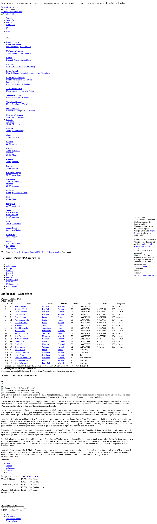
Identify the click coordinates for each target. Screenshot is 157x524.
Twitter (12, 12)
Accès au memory (141, 266)
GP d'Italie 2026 (32, 476)
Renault (61, 309)
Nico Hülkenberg (25, 80)
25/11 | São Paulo (13, 242)
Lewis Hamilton (25, 53)
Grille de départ (12, 280)
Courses (9, 120)
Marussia (45, 341)
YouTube (18, 12)
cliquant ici (147, 244)
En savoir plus (6, 7)
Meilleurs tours (12, 284)
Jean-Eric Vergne (27, 91)
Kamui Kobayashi (13, 84)
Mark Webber (25, 47)
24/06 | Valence (12, 167)
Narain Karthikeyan (29, 111)
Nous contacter (12, 521)
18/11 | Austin (11, 236)
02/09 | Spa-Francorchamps (16, 191)
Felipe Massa (26, 60)
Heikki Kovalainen (13, 104)
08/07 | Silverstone (13, 174)
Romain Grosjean (27, 73)
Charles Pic (21, 117)
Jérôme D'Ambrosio (43, 73)
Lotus (44, 323)
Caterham (46, 352)
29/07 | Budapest (12, 185)
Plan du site (10, 516)
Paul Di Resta (11, 80)
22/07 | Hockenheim (14, 180)
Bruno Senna (27, 97)
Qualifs (9, 277)
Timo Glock (11, 117)
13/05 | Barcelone (13, 149)
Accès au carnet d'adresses (144, 275)
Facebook (5, 12)
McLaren (45, 306)
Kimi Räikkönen (12, 73)
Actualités (10, 20)
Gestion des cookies (13, 519)
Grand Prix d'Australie (50, 252)
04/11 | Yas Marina (13, 229)
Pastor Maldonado (13, 97)
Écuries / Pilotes (12, 42)
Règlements (10, 246)
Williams (45, 339)
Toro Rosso (46, 328)
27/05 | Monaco (12, 154)
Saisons (9, 22)
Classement (10, 282)
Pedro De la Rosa (13, 111)
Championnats (11, 286)
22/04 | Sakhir (11, 143)
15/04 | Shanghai (12, 136)
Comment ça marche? (142, 246)
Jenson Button (11, 53)
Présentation (11, 266)
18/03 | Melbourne (13, 123)
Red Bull (45, 309)
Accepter (15, 7)
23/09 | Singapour (13, 205)
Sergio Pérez (27, 84)
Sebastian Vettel (12, 47)
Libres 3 (9, 275)
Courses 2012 (34, 252)
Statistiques (10, 25)
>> (7, 288)
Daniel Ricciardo (12, 91)
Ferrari (44, 317)
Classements (11, 248)
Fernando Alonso (13, 60)
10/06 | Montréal (12, 160)
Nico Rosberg (29, 66)
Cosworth (61, 341)
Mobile (8, 31)
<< (7, 264)
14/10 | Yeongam (12, 216)
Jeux (7, 29)
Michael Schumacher (14, 66)
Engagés (9, 268)
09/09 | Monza (11, 198)
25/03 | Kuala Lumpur (14, 129)
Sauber (45, 320)
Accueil (9, 18)
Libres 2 (9, 273)
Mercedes (61, 306)
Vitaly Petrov (27, 104)
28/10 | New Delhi (13, 222)
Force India (46, 331)
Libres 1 (9, 271)
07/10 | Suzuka (12, 211)
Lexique (9, 27)
